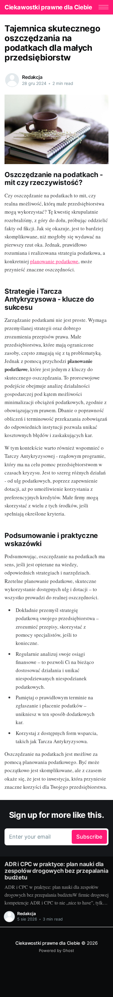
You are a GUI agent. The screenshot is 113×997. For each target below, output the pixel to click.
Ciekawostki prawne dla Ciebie (48, 7)
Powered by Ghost (56, 950)
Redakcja (32, 77)
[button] (103, 7)
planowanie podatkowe (54, 261)
